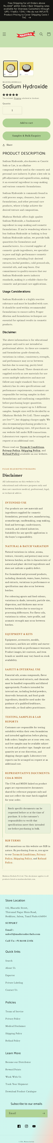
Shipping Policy (30, 450)
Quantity (7, 103)
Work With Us (13, 1076)
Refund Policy (11, 454)
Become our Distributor (18, 1062)
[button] (4, 34)
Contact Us (11, 990)
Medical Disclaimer (15, 1026)
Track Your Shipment (16, 1084)
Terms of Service (14, 1011)
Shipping (17, 98)
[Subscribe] (43, 1113)
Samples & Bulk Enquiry (26, 135)
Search (9, 960)
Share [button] (10, 144)
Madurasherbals (29, 1142)
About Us (10, 968)
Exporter (10, 975)
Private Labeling (14, 982)
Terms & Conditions (32, 447)
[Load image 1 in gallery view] (10, 69)
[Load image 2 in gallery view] (26, 69)
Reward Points (13, 1069)
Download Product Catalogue (21, 1091)
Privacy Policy (11, 450)
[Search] (41, 34)
